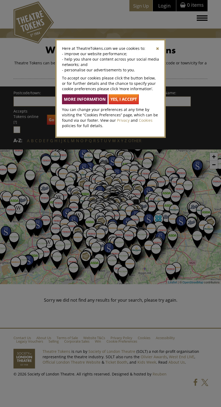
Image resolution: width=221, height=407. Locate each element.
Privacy (123, 120)
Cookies (146, 120)
